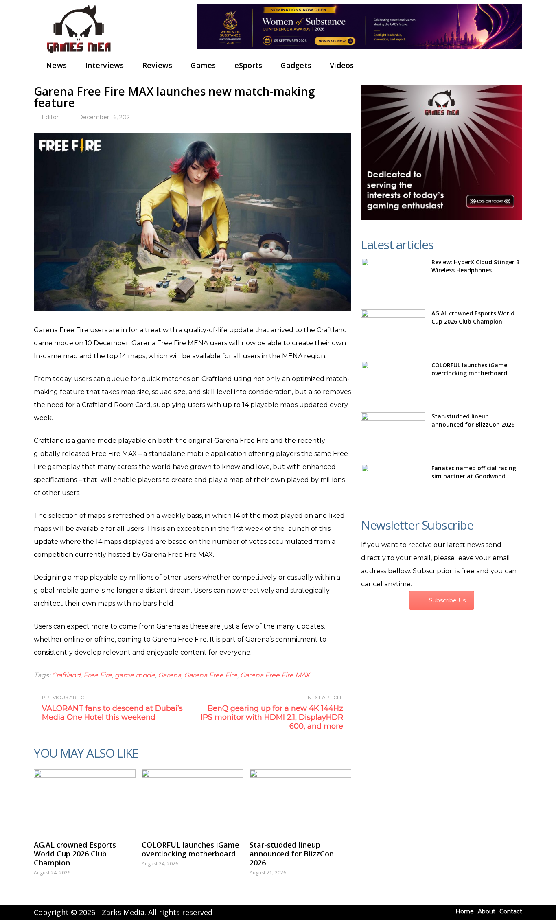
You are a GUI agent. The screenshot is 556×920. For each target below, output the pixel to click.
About (486, 911)
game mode (135, 675)
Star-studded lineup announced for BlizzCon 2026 (292, 853)
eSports (248, 65)
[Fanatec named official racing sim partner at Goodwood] (393, 481)
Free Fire (97, 675)
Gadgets (295, 65)
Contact (510, 911)
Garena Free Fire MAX (274, 675)
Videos (342, 65)
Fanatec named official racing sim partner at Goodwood (473, 472)
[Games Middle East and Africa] (78, 53)
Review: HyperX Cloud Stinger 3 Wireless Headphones (475, 266)
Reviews (157, 65)
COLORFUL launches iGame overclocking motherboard (190, 849)
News (56, 65)
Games (203, 65)
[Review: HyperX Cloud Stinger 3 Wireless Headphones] (393, 275)
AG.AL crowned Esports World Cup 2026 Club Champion (75, 853)
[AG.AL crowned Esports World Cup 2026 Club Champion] (85, 800)
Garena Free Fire (210, 675)
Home (464, 911)
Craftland (66, 675)
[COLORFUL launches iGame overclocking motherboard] (192, 800)
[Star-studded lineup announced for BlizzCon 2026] (300, 800)
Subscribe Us (447, 600)
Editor (50, 117)
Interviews (104, 65)
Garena (169, 675)
